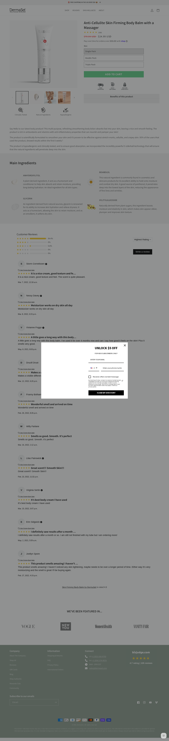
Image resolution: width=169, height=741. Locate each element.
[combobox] (93, 368)
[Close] (125, 345)
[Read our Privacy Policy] (122, 380)
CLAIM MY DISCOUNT (106, 393)
